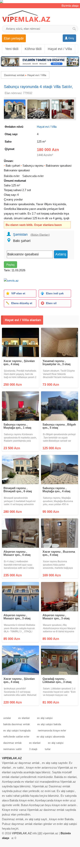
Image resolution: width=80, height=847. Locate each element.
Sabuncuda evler (33, 176)
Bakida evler (12, 176)
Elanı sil (51, 303)
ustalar (7, 718)
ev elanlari (24, 718)
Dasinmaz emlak (14, 75)
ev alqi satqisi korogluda (16, 730)
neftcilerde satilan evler (16, 736)
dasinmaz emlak (12, 742)
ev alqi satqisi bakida (49, 724)
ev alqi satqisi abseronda (51, 736)
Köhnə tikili (33, 49)
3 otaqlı (33, 749)
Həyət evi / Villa (60, 49)
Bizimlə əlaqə (70, 5)
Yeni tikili (11, 49)
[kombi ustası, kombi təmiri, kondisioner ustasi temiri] (40, 1)
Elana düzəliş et (21, 303)
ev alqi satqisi (45, 718)
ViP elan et (18, 293)
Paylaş (10, 264)
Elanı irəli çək (55, 293)
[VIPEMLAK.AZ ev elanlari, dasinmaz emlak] (26, 16)
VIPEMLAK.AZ (12, 758)
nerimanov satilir (12, 749)
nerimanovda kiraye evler (52, 730)
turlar (47, 749)
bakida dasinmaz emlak (16, 724)
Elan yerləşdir (14, 38)
